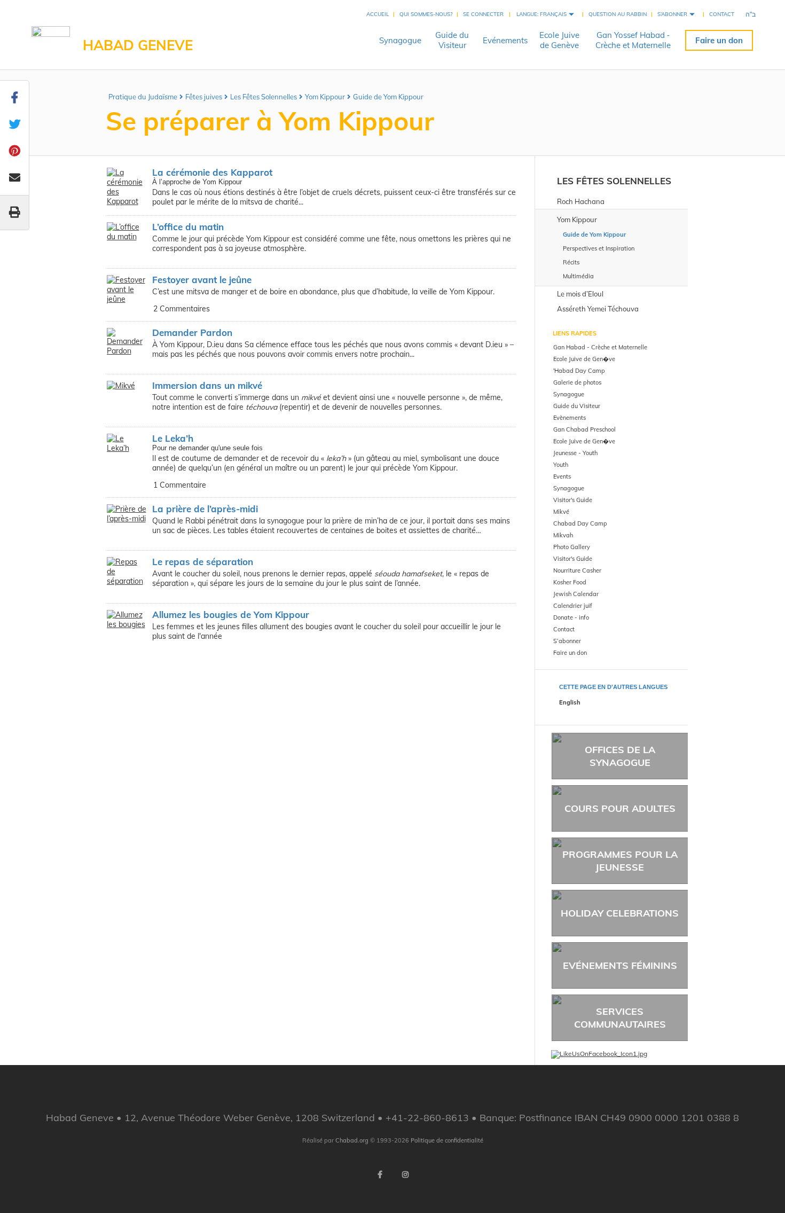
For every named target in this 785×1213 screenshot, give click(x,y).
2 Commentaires (181, 309)
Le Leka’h (172, 438)
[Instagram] (405, 1174)
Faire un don (719, 40)
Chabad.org (351, 1140)
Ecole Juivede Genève (559, 40)
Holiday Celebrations (620, 913)
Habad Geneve (138, 45)
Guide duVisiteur (452, 40)
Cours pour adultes (620, 808)
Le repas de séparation (202, 561)
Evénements (505, 40)
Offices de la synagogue (620, 756)
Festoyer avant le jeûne (202, 279)
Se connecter (483, 14)
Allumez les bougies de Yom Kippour (230, 614)
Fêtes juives (203, 96)
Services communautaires (620, 1017)
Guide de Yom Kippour (388, 96)
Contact (721, 14)
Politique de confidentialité (447, 1140)
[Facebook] (380, 1174)
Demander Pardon (192, 332)
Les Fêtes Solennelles (263, 96)
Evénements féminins (620, 965)
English (569, 702)
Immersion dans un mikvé (207, 385)
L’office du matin (188, 226)
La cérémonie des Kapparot (212, 172)
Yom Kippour (325, 96)
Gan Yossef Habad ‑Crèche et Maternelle (633, 40)
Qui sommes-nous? (425, 14)
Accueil (377, 14)
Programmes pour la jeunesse (620, 860)
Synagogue (400, 40)
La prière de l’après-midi (205, 508)
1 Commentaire (179, 485)
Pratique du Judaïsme (142, 96)
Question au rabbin (617, 14)
